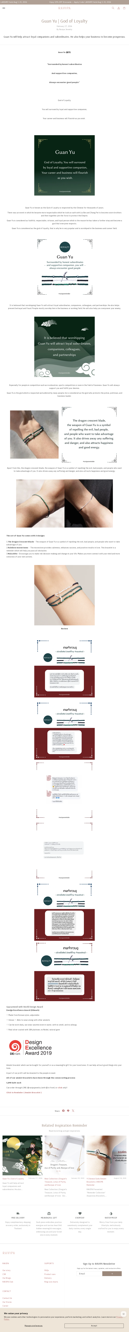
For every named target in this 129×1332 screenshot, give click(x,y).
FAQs (46, 1270)
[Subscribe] (112, 1273)
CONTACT (7, 1291)
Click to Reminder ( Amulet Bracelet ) (24, 1092)
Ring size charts (51, 1282)
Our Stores (7, 1302)
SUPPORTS (49, 1263)
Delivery (48, 1278)
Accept (94, 1326)
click (60, 1088)
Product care (49, 1274)
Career (5, 1306)
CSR (4, 1274)
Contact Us (7, 1298)
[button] (113, 8)
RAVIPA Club (8, 1282)
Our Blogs (7, 1278)
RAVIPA (6, 1263)
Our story (6, 1270)
